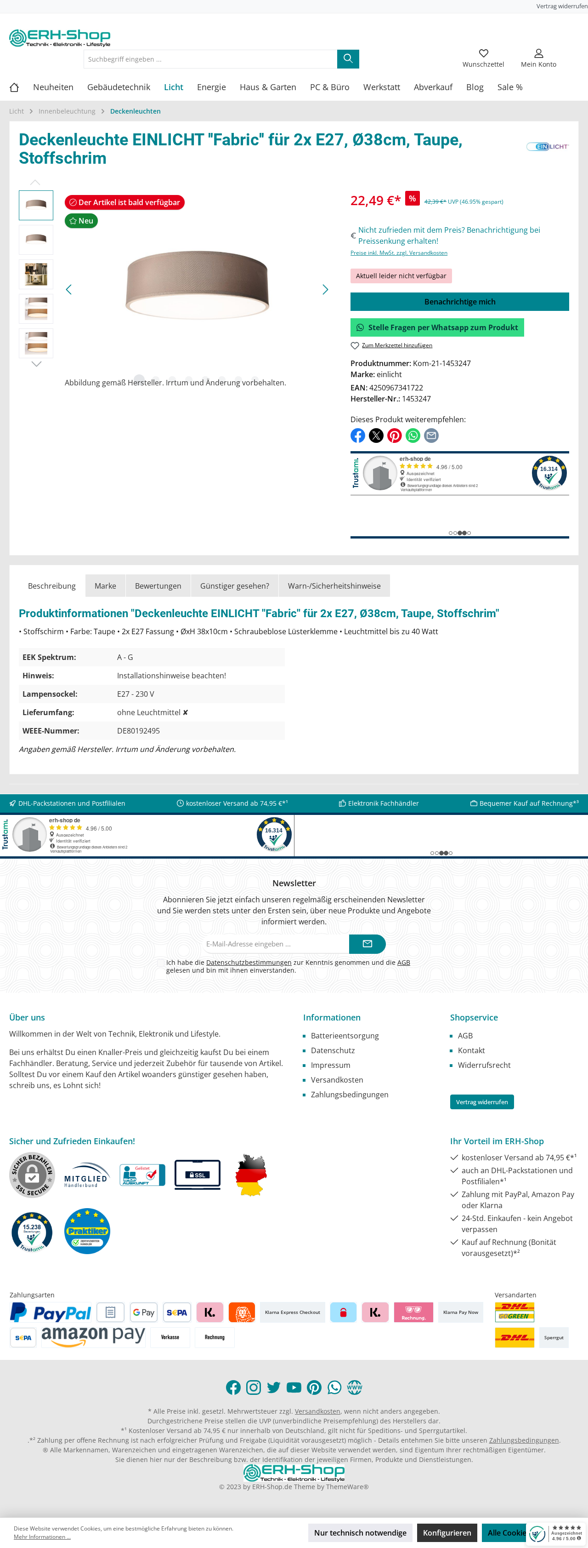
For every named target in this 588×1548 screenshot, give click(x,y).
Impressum (331, 1065)
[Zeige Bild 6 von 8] (222, 380)
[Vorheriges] (69, 289)
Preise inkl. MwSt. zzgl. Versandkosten (399, 253)
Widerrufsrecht (484, 1065)
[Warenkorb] (573, 53)
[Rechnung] (215, 1337)
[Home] (21, 87)
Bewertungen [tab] (158, 586)
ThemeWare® (347, 1486)
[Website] (354, 1387)
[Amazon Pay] (93, 1337)
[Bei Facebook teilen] (358, 435)
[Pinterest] (314, 1387)
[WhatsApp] (334, 1387)
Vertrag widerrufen (562, 6)
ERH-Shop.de (272, 1486)
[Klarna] (209, 1312)
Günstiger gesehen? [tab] (234, 586)
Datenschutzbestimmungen (249, 962)
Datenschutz (333, 1050)
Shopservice (474, 1017)
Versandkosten (337, 1080)
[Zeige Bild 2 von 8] (155, 380)
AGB (403, 962)
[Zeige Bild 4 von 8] (188, 380)
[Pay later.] (375, 1312)
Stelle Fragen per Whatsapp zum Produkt (443, 327)
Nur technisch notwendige (360, 1533)
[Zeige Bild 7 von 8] (238, 380)
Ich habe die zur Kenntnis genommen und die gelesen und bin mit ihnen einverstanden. (288, 966)
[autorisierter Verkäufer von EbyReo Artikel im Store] (32, 1231)
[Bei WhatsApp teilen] (413, 435)
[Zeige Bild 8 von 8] (255, 380)
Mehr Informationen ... (42, 1537)
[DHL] (515, 1337)
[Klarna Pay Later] (414, 1312)
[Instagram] (253, 1387)
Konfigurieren (447, 1533)
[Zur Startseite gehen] (59, 38)
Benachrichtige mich (460, 302)
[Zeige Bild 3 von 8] (172, 380)
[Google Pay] (144, 1312)
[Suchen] (348, 59)
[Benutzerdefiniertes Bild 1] (515, 1312)
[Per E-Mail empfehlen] (431, 435)
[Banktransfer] (23, 1337)
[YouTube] (294, 1387)
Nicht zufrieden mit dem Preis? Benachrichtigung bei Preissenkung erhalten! (449, 235)
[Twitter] (274, 1387)
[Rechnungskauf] (110, 1312)
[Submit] (367, 944)
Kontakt (471, 1050)
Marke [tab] (105, 586)
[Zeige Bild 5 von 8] (205, 380)
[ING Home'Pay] (241, 1312)
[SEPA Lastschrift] (177, 1312)
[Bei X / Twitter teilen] (376, 435)
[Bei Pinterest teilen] (394, 435)
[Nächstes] (325, 289)
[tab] (52, 585)
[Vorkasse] (170, 1337)
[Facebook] (233, 1387)
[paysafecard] (343, 1312)
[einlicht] (547, 151)
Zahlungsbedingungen (350, 1094)
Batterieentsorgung (345, 1036)
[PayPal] (50, 1312)
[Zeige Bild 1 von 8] (139, 379)
